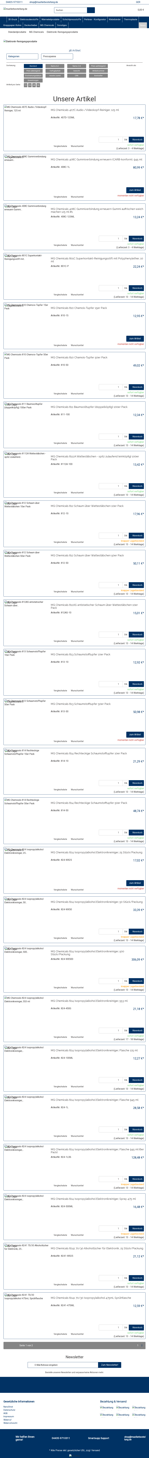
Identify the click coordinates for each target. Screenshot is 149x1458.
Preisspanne (49, 56)
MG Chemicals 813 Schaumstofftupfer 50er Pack (81, 703)
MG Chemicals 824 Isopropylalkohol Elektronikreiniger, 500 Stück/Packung (87, 953)
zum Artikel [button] (135, 190)
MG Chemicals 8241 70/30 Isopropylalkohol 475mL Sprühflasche (91, 1297)
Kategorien (13, 56)
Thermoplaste (130, 19)
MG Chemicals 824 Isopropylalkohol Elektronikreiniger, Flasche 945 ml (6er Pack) (97, 1151)
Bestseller (98, 76)
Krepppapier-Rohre (12, 25)
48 (34, 85)
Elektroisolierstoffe (29, 19)
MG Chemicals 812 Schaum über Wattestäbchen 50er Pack (87, 555)
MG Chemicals (47, 25)
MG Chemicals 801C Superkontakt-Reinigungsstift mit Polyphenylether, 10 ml (97, 260)
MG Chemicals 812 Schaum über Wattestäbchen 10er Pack (87, 505)
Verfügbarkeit (55, 71)
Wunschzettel (77, 146)
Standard (33, 66)
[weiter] (36, 1345)
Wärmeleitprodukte (50, 19)
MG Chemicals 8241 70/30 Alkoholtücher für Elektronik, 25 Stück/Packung (97, 1248)
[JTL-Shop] (74, 1456)
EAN (76, 76)
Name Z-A (77, 66)
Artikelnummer (98, 71)
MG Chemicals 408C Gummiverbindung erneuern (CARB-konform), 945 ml (96, 159)
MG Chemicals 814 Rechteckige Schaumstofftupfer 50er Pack (89, 802)
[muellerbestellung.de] (15, 9)
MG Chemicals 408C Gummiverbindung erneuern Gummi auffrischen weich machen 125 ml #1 (97, 210)
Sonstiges (62, 25)
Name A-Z (55, 66)
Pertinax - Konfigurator (95, 19)
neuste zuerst (55, 76)
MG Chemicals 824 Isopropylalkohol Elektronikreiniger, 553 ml (89, 1000)
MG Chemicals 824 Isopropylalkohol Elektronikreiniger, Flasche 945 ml (94, 1099)
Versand (95, 1450)
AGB (5, 1413)
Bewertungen (33, 80)
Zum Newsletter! (109, 1365)
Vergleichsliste (60, 146)
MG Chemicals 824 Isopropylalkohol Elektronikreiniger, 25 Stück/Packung (96, 852)
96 (38, 85)
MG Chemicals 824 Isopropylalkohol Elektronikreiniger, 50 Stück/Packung (97, 901)
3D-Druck (12, 19)
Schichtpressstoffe (72, 19)
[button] (139, 65)
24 (30, 85)
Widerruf (7, 1420)
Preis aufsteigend (98, 66)
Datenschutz (9, 1410)
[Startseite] (4, 32)
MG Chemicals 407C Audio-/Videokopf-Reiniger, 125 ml (85, 109)
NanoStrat (8, 1407)
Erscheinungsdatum (33, 76)
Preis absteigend (33, 71)
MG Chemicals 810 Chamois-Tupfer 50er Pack (79, 357)
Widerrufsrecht (10, 1423)
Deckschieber (30, 25)
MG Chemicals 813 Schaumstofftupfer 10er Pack (80, 654)
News (143, 25)
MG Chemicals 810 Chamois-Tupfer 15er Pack (79, 307)
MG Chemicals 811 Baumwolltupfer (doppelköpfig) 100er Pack (89, 406)
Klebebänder (115, 19)
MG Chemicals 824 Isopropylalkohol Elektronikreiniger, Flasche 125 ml (94, 1050)
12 (26, 85)
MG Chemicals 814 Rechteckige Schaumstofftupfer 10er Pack (89, 753)
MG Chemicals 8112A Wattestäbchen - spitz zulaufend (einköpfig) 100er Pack (95, 458)
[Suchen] (91, 10)
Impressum (8, 1416)
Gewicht (76, 71)
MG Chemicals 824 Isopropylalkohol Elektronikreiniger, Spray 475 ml (93, 1198)
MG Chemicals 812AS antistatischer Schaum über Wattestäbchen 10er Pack (94, 606)
